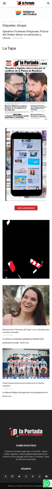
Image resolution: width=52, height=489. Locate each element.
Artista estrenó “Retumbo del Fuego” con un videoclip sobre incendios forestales (26, 331)
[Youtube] (46, 476)
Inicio (4, 22)
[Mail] (19, 476)
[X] (26, 476)
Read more (24, 343)
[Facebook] (5, 476)
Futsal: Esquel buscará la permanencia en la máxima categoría (23, 384)
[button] (4, 3)
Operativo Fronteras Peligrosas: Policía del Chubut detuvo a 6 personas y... (25, 33)
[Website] (32, 476)
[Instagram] (12, 476)
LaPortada (6, 38)
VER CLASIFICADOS (26, 208)
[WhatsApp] (39, 476)
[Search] (48, 3)
